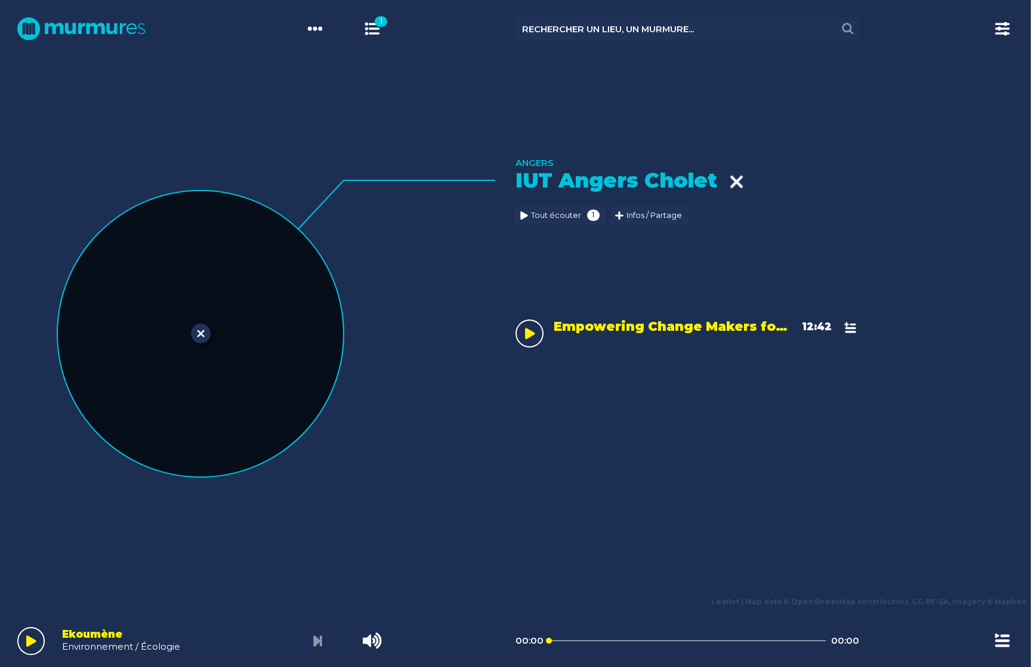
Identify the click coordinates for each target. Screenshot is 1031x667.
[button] (28, 322)
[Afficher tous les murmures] (372, 28)
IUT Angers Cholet (622, 180)
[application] (515, 638)
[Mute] (372, 640)
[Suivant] (318, 641)
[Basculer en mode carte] (383, 28)
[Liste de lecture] (1002, 640)
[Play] (31, 641)
